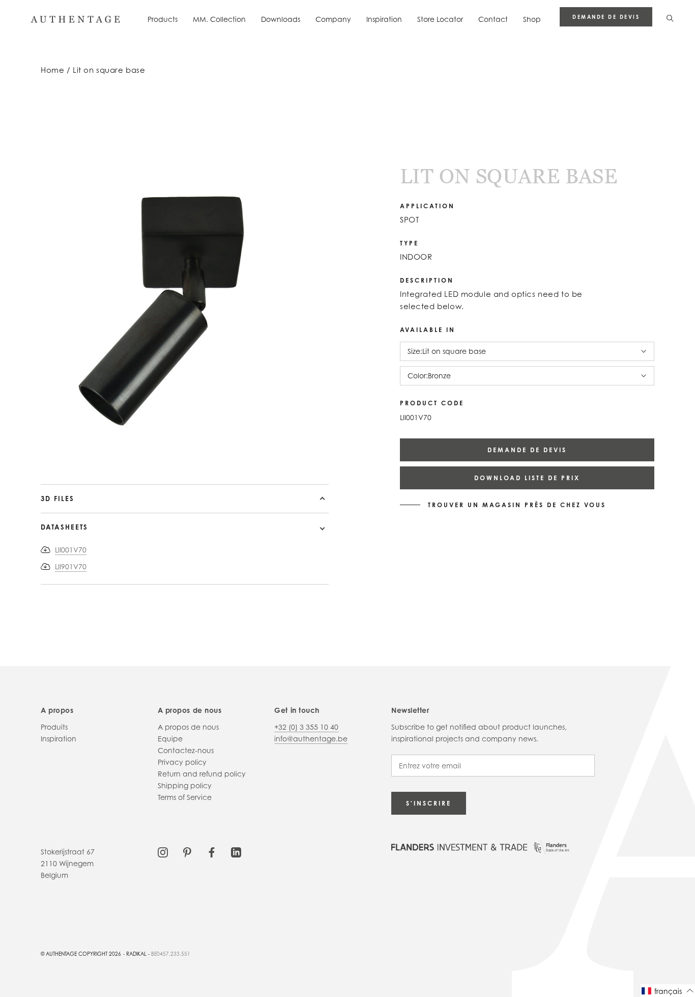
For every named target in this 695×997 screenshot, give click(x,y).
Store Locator (440, 19)
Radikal (136, 954)
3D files (57, 498)
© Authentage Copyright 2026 (81, 954)
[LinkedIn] (236, 851)
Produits (54, 727)
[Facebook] (212, 851)
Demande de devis (606, 17)
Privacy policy (182, 762)
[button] (668, 990)
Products (163, 19)
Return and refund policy (202, 773)
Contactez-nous (186, 750)
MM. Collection (219, 19)
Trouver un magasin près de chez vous (517, 505)
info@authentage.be (310, 738)
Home (52, 70)
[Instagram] (163, 851)
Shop (532, 19)
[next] (56, 455)
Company (333, 19)
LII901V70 (70, 566)
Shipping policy (185, 785)
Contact (493, 19)
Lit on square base (109, 70)
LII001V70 (70, 549)
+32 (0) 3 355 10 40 (306, 727)
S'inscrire (428, 803)
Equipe (170, 738)
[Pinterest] (187, 851)
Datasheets (64, 527)
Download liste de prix (527, 478)
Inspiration (384, 19)
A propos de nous (188, 727)
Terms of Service (185, 797)
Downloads (280, 19)
